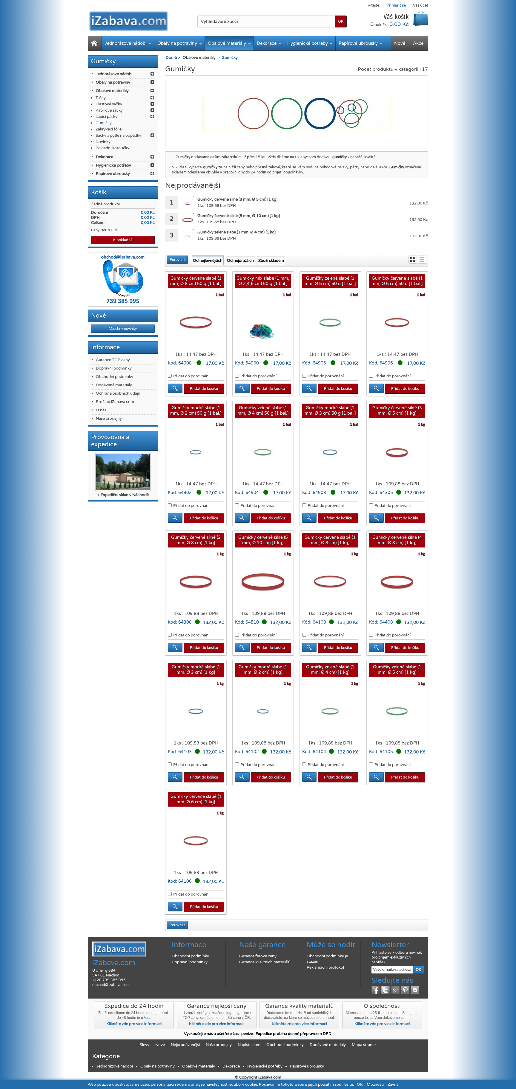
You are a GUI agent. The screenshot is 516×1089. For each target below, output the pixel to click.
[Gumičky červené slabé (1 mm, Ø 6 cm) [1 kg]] (196, 839)
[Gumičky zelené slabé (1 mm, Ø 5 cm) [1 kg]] (397, 710)
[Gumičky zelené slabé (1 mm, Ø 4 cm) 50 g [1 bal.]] (263, 450)
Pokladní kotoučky (112, 148)
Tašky (101, 98)
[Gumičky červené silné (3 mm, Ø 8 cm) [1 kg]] (196, 580)
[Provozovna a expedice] (123, 472)
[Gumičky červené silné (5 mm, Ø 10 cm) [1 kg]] (187, 219)
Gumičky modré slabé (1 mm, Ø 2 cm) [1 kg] (263, 670)
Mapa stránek (364, 1044)
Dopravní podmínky (114, 368)
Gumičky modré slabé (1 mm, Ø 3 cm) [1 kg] (196, 670)
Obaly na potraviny (177, 43)
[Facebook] (375, 990)
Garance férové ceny (258, 956)
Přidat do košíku (204, 389)
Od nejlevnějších (207, 260)
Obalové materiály (227, 43)
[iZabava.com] (128, 20)
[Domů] (95, 43)
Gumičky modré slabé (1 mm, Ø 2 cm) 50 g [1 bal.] (196, 410)
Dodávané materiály (114, 385)
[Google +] (395, 990)
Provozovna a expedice (110, 441)
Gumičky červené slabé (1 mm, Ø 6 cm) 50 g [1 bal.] (397, 281)
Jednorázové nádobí (126, 43)
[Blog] (415, 990)
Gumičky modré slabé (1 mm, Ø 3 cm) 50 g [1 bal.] (330, 410)
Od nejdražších (240, 260)
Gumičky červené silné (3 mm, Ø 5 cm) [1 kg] (397, 410)
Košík (98, 192)
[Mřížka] (412, 260)
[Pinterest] (405, 990)
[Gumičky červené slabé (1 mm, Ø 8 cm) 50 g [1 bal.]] (196, 321)
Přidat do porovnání (191, 376)
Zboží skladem (271, 260)
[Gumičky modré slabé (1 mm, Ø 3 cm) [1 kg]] (196, 710)
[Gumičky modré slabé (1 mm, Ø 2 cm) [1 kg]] (263, 710)
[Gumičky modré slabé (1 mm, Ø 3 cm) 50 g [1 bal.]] (330, 450)
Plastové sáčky (109, 104)
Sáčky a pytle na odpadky (118, 135)
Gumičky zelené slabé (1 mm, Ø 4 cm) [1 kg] (330, 670)
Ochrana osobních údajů (118, 393)
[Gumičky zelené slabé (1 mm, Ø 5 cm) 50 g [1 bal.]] (330, 321)
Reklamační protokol (325, 967)
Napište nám (249, 1044)
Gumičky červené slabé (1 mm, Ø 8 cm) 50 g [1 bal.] (196, 281)
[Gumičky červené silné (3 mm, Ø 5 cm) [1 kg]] (187, 203)
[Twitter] (385, 990)
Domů (171, 57)
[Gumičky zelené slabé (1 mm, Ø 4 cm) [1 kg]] (187, 236)
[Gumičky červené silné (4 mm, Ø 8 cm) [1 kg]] (397, 580)
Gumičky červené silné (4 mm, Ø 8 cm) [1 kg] (397, 540)
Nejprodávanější (185, 1044)
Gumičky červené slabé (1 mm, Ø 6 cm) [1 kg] (196, 799)
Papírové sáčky (109, 110)
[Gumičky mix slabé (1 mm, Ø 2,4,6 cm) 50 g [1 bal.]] (263, 321)
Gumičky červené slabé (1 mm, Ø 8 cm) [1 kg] (330, 540)
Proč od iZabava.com (115, 401)
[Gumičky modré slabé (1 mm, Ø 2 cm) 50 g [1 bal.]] (196, 450)
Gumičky (104, 123)
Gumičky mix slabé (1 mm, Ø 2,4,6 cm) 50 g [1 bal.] (262, 281)
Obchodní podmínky (114, 376)
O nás (101, 410)
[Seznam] (422, 260)
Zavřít (393, 1084)
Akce (418, 43)
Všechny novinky (123, 329)
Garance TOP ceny (113, 360)
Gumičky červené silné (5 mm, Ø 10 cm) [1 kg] (263, 540)
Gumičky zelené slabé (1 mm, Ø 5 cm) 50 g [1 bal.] (330, 281)
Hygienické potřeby (307, 43)
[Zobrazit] (175, 388)
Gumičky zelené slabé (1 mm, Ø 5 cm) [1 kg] (397, 670)
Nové (399, 43)
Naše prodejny (109, 418)
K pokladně (123, 240)
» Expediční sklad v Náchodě (123, 495)
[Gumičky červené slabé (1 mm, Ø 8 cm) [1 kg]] (330, 580)
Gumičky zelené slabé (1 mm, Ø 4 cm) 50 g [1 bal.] (263, 410)
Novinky (103, 141)
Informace (105, 347)
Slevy (144, 1044)
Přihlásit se (396, 5)
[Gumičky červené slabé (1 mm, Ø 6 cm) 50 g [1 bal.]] (397, 321)
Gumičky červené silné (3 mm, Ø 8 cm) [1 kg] (196, 540)
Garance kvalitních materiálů (265, 962)
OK (360, 1084)
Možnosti (375, 1084)
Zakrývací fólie (109, 129)
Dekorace (267, 43)
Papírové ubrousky (358, 43)
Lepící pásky (106, 116)
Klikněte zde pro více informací (134, 1024)
